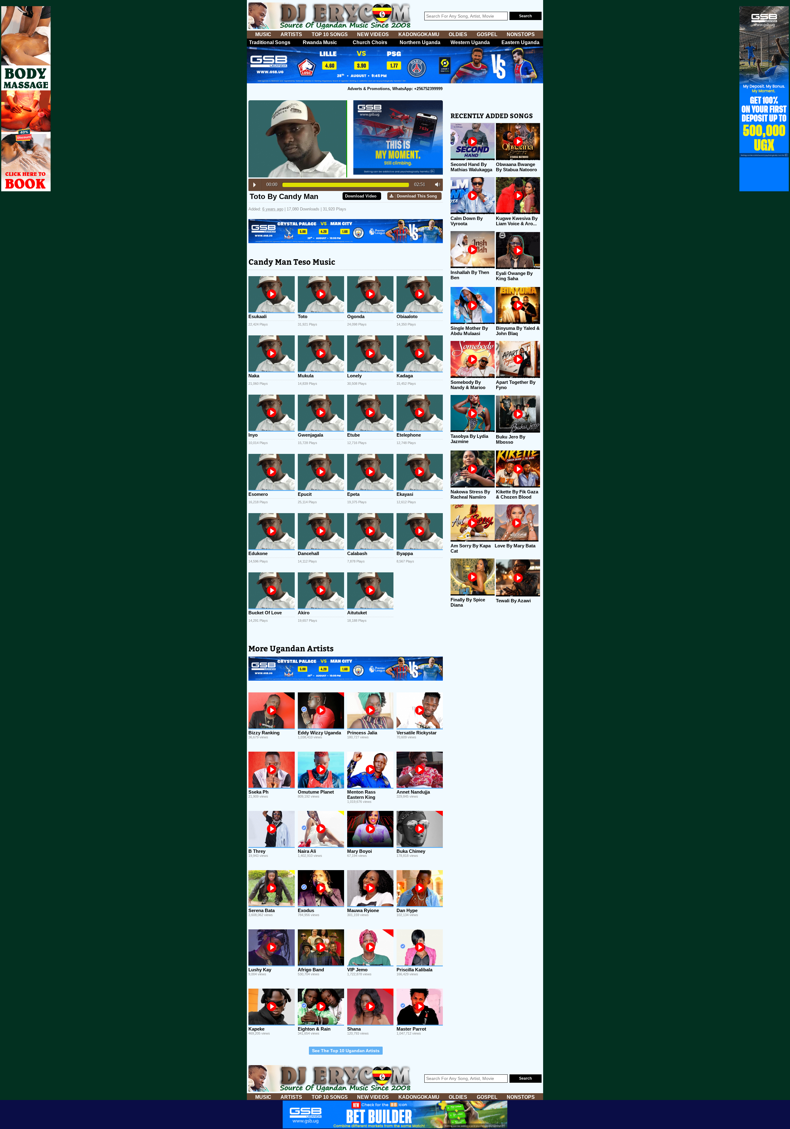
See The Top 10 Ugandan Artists (346, 1050)
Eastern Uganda (520, 42)
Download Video (360, 196)
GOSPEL (487, 34)
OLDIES (458, 34)
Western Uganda (470, 42)
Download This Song (417, 196)
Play (254, 184)
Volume (436, 184)
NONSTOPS (521, 34)
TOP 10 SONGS (330, 34)
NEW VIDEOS (373, 34)
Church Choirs (370, 42)
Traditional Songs (269, 42)
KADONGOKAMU (418, 34)
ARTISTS (291, 34)
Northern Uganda (420, 42)
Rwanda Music (320, 42)
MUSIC (263, 34)
